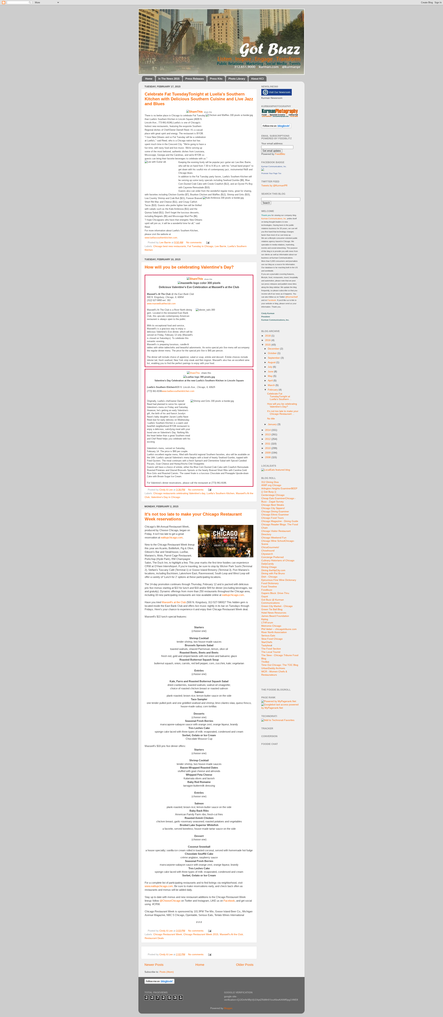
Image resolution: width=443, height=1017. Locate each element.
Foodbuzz (266, 590)
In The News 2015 (168, 78)
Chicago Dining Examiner (275, 511)
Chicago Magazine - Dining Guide (279, 521)
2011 (268, 443)
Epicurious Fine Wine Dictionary (278, 580)
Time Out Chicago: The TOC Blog (279, 665)
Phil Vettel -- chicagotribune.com (279, 629)
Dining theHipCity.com (273, 570)
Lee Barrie (220, 246)
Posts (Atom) (167, 972)
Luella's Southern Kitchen (220, 493)
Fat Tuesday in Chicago (200, 246)
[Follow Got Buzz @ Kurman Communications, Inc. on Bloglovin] (276, 127)
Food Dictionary (270, 583)
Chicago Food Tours (272, 518)
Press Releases (194, 78)
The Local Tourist (270, 652)
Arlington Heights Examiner (276, 488)
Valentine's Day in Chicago (165, 497)
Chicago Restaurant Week (167, 934)
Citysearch (267, 554)
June (271, 371)
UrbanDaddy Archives (273, 668)
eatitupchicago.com (172, 537)
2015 (268, 344)
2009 (268, 452)
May (270, 376)
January (272, 424)
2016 (268, 340)
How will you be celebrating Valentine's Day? (189, 267)
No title (271, 418)
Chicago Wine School (273, 541)
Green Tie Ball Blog (271, 609)
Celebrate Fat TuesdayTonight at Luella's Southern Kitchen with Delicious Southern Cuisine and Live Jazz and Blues (199, 99)
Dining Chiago (269, 567)
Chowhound (267, 550)
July (270, 367)
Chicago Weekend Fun (273, 537)
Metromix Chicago (271, 626)
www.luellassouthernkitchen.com (161, 237)
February (273, 389)
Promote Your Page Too (271, 173)
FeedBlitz (280, 154)
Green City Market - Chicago (277, 606)
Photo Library (236, 78)
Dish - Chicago (269, 576)
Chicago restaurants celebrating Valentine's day (179, 493)
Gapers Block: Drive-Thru (275, 593)
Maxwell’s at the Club (174, 602)
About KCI (257, 78)
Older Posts (245, 964)
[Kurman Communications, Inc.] (262, 170)
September (274, 358)
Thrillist (265, 662)
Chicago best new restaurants (169, 246)
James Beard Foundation (275, 616)
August (272, 362)
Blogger (228, 1008)
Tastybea (266, 645)
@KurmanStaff (291, 297)
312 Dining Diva (270, 482)
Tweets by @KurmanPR (274, 185)
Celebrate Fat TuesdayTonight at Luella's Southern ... (279, 396)
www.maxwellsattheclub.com (161, 303)
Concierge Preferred (272, 557)
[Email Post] (207, 242)
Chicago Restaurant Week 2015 (200, 934)
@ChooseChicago (170, 900)
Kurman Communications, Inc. (274, 166)
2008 (268, 457)
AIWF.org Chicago (271, 485)
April (270, 380)
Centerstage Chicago (272, 495)
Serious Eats (268, 635)
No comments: (194, 242)
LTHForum (267, 622)
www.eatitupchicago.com (159, 886)
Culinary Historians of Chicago (277, 560)
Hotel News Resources (273, 612)
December (274, 348)
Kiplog (264, 619)
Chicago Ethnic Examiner (275, 514)
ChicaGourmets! (270, 547)
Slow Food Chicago (272, 639)
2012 (268, 439)
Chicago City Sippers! (273, 508)
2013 (268, 434)
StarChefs (266, 642)
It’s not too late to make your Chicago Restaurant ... (282, 412)
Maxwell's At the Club (231, 934)
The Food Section (271, 648)
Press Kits (216, 78)
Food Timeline (269, 586)
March (271, 385)
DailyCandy (267, 563)
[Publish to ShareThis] (194, 111)
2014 (268, 430)
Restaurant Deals (154, 938)
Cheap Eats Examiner (273, 498)
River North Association (274, 632)
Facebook (229, 900)
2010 (268, 448)
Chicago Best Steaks (272, 505)
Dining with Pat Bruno (273, 573)
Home (148, 78)
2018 (268, 335)
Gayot (264, 596)
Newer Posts (154, 964)
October (272, 353)
